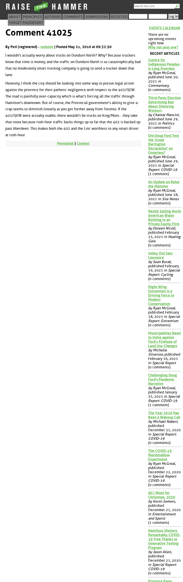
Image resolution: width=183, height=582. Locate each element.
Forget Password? (26, 23)
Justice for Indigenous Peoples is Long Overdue (164, 64)
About (14, 17)
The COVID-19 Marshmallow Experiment (160, 455)
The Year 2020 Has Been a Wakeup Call (164, 415)
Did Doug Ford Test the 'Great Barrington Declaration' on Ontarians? (163, 144)
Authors (53, 17)
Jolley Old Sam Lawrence (160, 255)
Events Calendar (164, 28)
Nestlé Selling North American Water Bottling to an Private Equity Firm (164, 217)
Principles (32, 17)
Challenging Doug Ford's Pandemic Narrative (162, 379)
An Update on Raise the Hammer (163, 184)
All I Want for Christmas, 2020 (161, 495)
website (46, 47)
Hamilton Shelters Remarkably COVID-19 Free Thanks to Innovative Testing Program (164, 539)
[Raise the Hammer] (46, 12)
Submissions (96, 17)
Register (119, 17)
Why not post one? (163, 47)
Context (83, 143)
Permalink (65, 143)
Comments (73, 17)
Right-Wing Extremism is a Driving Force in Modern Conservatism (161, 295)
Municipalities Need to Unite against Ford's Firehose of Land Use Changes (164, 339)
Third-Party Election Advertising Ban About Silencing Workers (164, 104)
